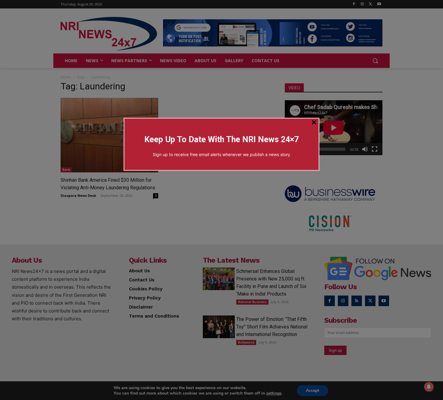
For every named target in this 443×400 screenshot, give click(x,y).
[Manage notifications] (429, 387)
